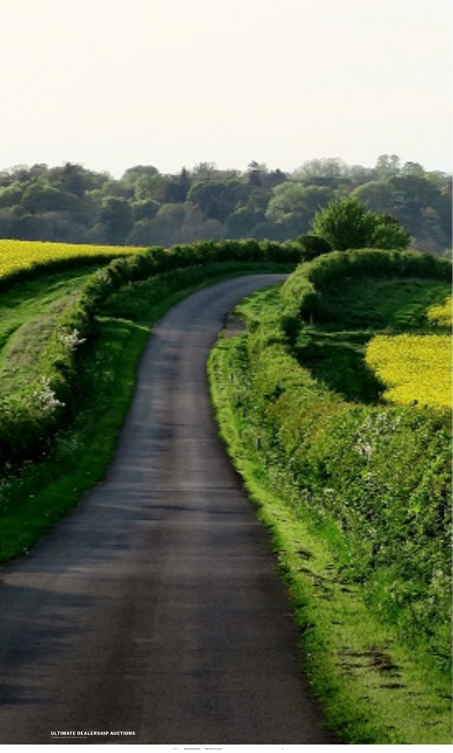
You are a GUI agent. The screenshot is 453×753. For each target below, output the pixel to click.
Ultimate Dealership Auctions (93, 733)
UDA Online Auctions (213, 749)
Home (175, 749)
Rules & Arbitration (192, 749)
